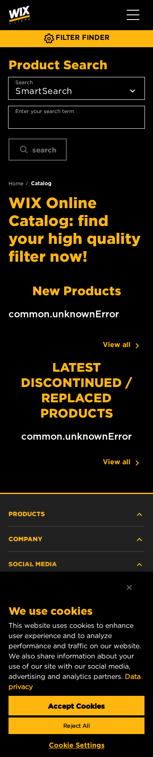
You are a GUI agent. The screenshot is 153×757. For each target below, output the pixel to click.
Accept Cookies (76, 705)
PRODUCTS (26, 513)
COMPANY (25, 538)
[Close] (129, 587)
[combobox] (76, 117)
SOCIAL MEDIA (32, 564)
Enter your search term (44, 111)
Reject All (76, 725)
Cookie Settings (77, 745)
